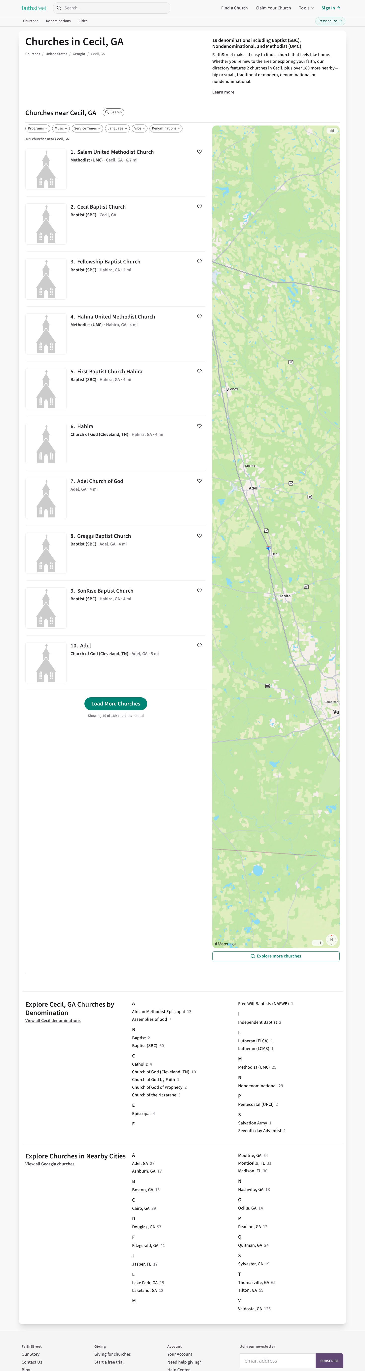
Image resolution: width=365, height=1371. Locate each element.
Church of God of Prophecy (157, 1087)
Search (116, 112)
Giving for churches (112, 1354)
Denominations (58, 21)
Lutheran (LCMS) (253, 1049)
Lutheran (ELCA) (253, 1041)
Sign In (328, 8)
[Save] (199, 152)
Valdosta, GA (250, 1309)
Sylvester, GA (250, 1264)
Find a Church (234, 8)
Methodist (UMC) (254, 1067)
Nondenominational (257, 1086)
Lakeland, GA (144, 1290)
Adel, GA (140, 1163)
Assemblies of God (149, 1019)
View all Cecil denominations (53, 1021)
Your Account (179, 1354)
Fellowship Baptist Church (115, 279)
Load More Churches (115, 704)
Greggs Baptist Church (115, 553)
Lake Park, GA (145, 1283)
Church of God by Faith (153, 1080)
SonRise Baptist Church (115, 608)
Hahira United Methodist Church (115, 334)
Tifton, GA (247, 1290)
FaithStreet (34, 8)
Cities (83, 21)
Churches (30, 21)
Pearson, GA (249, 1227)
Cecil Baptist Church (115, 224)
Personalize (330, 21)
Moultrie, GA (249, 1155)
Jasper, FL (141, 1264)
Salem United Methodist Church (115, 169)
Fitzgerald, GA (145, 1246)
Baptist (139, 1038)
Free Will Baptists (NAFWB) (263, 1004)
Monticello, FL (251, 1163)
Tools (304, 8)
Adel (115, 663)
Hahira (115, 443)
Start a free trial (109, 1362)
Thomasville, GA (253, 1282)
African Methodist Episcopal (158, 1012)
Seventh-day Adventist (259, 1131)
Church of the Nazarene (154, 1095)
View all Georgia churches (49, 1164)
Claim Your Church (273, 8)
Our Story (31, 1354)
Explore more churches (279, 956)
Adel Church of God (115, 498)
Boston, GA (142, 1190)
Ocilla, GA (247, 1208)
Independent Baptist (257, 1022)
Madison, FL (249, 1171)
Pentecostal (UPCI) (256, 1104)
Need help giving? (184, 1362)
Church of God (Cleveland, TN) (160, 1072)
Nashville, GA (250, 1189)
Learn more (223, 92)
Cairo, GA (140, 1208)
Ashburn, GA (143, 1171)
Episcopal (141, 1114)
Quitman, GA (250, 1245)
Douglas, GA (143, 1227)
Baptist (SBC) (144, 1046)
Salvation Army (252, 1123)
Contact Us (32, 1362)
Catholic (140, 1064)
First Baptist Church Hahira (115, 388)
